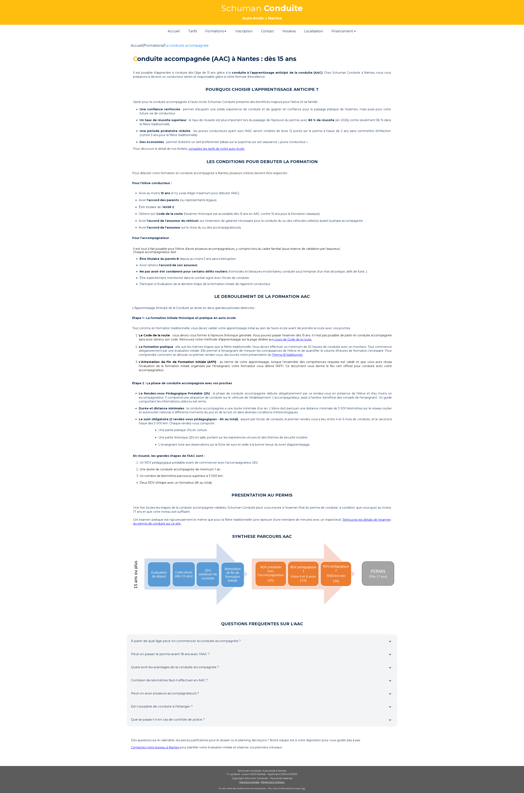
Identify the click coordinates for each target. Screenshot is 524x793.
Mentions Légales (249, 782)
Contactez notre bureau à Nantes (155, 747)
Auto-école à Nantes (274, 770)
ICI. (303, 788)
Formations (154, 45)
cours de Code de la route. (293, 339)
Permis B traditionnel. (287, 355)
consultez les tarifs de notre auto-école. (217, 149)
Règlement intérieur (273, 782)
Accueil (137, 45)
